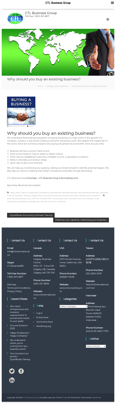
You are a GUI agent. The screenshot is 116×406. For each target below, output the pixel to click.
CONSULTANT (46, 198)
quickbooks (22, 201)
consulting (57, 198)
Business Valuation (70, 192)
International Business (52, 195)
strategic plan (34, 201)
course (65, 198)
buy (29, 198)
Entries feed (42, 317)
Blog (12, 192)
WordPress (96, 397)
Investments (68, 195)
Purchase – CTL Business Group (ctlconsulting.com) (52, 178)
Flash (65, 397)
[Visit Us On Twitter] (11, 371)
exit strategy (87, 198)
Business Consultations (39, 192)
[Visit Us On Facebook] (21, 371)
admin (32, 126)
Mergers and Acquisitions (57, 86)
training (44, 201)
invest (96, 198)
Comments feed (44, 322)
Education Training (22, 195)
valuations (61, 201)
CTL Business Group (41, 13)
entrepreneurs (75, 198)
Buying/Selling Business (89, 192)
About (18, 192)
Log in (39, 313)
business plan (20, 198)
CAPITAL (35, 198)
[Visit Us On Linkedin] (11, 380)
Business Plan (56, 192)
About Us (25, 192)
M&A (76, 195)
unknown (52, 201)
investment (12, 201)
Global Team (36, 195)
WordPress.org (43, 326)
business (10, 198)
